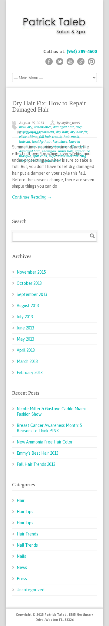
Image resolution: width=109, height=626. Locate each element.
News (22, 567)
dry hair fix (79, 132)
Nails (21, 556)
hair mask (71, 137)
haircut (24, 142)
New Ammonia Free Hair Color (45, 442)
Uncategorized (31, 589)
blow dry (25, 127)
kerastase (60, 142)
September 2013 (32, 294)
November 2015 (31, 272)
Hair (21, 500)
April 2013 (26, 350)
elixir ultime (28, 137)
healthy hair (41, 142)
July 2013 (25, 316)
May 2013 (25, 339)
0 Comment (32, 133)
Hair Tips (25, 511)
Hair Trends (27, 534)
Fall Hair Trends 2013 (36, 464)
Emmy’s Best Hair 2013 (37, 453)
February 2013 (30, 372)
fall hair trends (50, 137)
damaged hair (63, 127)
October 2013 (29, 283)
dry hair (62, 132)
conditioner (42, 127)
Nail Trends (27, 545)
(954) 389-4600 (82, 51)
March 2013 (27, 361)
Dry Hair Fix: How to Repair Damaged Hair (49, 106)
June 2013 (25, 328)
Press (22, 578)
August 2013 (28, 305)
